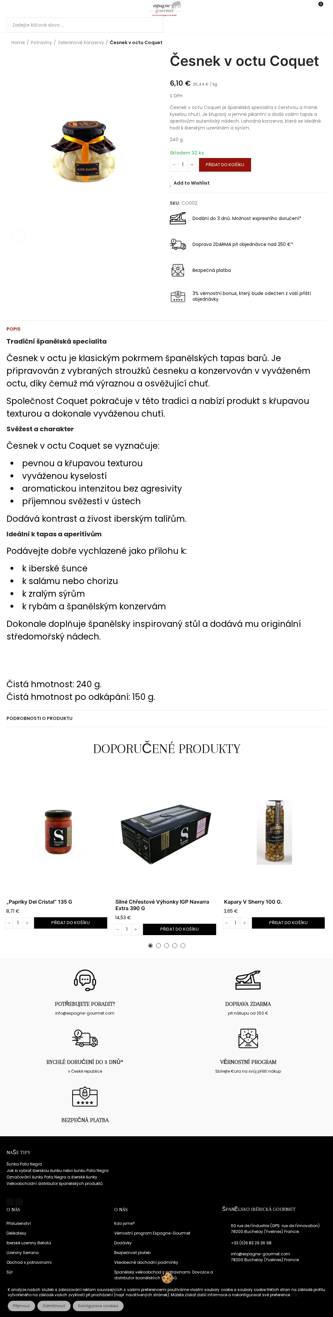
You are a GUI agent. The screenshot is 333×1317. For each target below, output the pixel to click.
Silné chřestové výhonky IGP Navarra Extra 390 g (162, 904)
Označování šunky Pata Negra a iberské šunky (52, 1177)
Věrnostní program (248, 1062)
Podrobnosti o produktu (40, 718)
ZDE (295, 1295)
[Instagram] (18, 1201)
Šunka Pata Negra (24, 1164)
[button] (150, 945)
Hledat (152, 25)
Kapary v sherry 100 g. (253, 901)
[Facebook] (10, 1201)
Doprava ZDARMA (248, 1004)
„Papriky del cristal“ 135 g (39, 901)
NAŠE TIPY (18, 1152)
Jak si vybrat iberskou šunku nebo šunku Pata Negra (58, 1170)
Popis (13, 329)
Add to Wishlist (192, 183)
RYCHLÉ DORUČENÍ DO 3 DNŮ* (85, 1062)
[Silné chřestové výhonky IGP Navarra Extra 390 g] (166, 832)
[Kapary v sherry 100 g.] (275, 832)
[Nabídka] (10, 9)
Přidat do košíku (225, 165)
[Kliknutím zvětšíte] (17, 235)
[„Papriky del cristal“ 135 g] (58, 832)
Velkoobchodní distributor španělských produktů (55, 1183)
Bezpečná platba (85, 1120)
